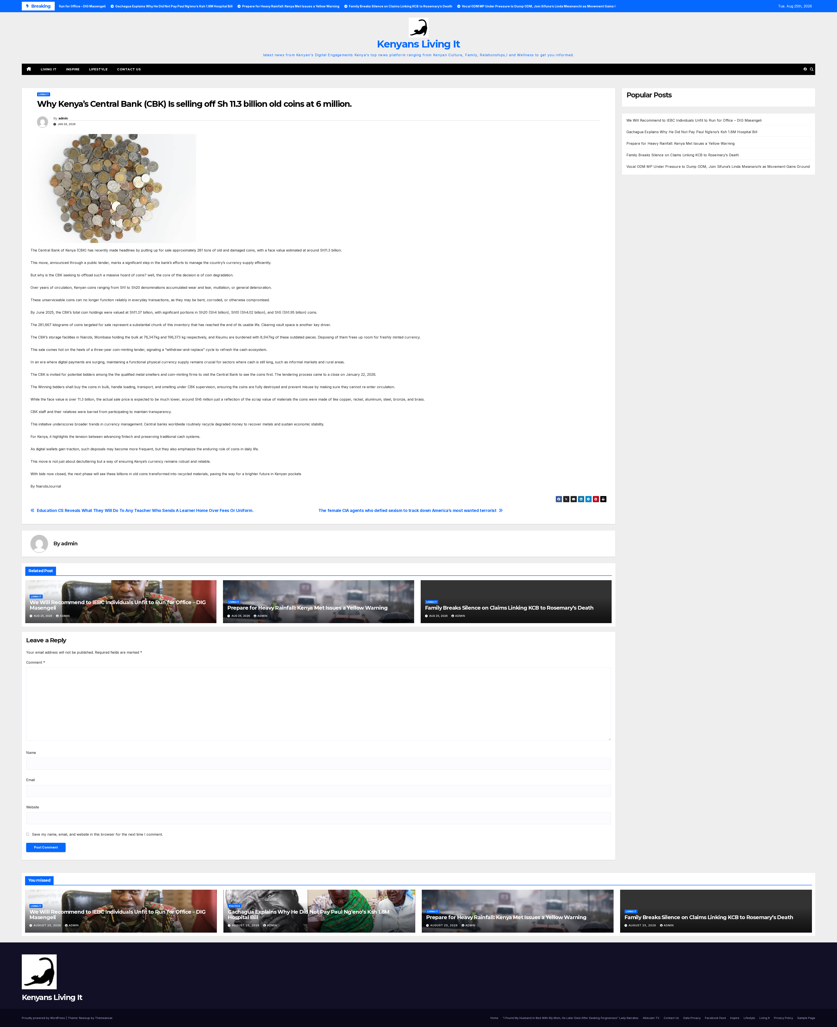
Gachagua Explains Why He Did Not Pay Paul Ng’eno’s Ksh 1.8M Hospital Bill (691, 132)
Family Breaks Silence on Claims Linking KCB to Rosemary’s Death (509, 608)
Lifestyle (98, 69)
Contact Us (129, 69)
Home (494, 1018)
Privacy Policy (783, 1018)
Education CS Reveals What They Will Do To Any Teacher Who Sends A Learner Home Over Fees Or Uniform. (145, 510)
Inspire (73, 69)
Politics (234, 906)
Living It (49, 69)
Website (32, 807)
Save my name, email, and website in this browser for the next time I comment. (97, 834)
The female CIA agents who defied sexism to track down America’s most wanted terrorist (407, 510)
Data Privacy (692, 1018)
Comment (35, 662)
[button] (811, 69)
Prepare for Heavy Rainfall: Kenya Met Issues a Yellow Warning (307, 608)
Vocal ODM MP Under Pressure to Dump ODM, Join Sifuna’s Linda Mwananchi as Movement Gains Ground (718, 166)
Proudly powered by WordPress (44, 1018)
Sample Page (806, 1018)
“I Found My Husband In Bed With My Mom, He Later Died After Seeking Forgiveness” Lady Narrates (570, 1018)
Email (30, 780)
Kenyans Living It (418, 44)
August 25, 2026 (48, 925)
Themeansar (103, 1018)
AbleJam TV (651, 1018)
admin (63, 118)
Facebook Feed (715, 1018)
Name (31, 752)
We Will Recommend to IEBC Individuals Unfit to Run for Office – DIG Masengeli (118, 605)
